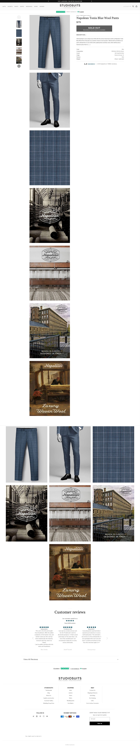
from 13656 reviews (70, 623)
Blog (49, 693)
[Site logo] (70, 679)
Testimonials (48, 690)
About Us (48, 695)
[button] (133, 6)
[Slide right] (19, 66)
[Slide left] (19, 17)
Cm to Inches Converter (92, 703)
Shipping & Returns (92, 693)
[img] (70, 621)
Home (77, 15)
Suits (70, 690)
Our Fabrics (70, 703)
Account (126, 6)
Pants (70, 695)
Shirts (70, 698)
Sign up (99, 723)
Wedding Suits (70, 700)
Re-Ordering (92, 698)
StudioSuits (71, 744)
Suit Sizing (92, 695)
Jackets (71, 693)
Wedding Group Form (48, 703)
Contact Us (92, 690)
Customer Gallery (48, 700)
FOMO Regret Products (85, 15)
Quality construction (48, 698)
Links (92, 700)
